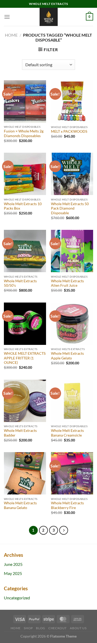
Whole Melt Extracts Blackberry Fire (67, 505)
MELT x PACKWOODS (69, 131)
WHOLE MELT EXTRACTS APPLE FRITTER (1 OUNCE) (25, 358)
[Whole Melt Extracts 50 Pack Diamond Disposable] (72, 174)
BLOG (40, 628)
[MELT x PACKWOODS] (72, 101)
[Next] (63, 530)
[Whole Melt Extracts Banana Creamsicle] (72, 401)
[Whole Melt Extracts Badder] (25, 401)
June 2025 (13, 564)
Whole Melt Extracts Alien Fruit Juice (67, 283)
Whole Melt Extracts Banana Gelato (20, 505)
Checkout (57, 628)
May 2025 (13, 573)
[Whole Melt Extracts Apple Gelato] (72, 324)
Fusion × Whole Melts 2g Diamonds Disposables (23, 133)
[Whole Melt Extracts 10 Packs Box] (25, 174)
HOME (16, 628)
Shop (28, 628)
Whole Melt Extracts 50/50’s (20, 283)
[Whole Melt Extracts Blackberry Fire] (72, 473)
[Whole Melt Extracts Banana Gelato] (25, 473)
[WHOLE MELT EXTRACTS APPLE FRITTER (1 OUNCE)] (25, 324)
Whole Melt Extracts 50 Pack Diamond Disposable (70, 208)
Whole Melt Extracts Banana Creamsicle (67, 432)
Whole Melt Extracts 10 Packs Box (23, 206)
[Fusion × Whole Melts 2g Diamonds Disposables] (25, 101)
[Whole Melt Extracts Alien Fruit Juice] (72, 251)
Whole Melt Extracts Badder (20, 432)
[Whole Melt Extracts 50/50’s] (25, 251)
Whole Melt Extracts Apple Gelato (67, 355)
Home (11, 34)
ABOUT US (78, 628)
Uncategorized (17, 597)
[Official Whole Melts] (48, 17)
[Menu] (7, 16)
